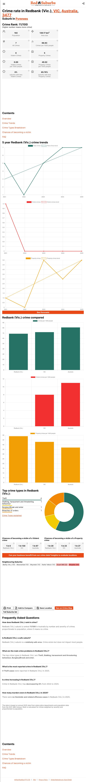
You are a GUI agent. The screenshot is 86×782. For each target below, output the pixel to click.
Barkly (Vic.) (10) (9, 565)
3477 (6, 15)
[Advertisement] (43, 96)
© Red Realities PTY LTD (22, 780)
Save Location (46, 608)
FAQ (4, 137)
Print (9, 608)
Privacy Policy (43, 780)
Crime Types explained (12, 515)
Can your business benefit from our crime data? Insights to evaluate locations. (43, 555)
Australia (69, 11)
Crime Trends (8, 123)
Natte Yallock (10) (48, 565)
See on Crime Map (64, 608)
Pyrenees (22, 18)
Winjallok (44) (74, 565)
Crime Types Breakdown (14, 128)
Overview (6, 118)
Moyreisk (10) (35, 565)
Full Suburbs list (10, 612)
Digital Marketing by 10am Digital (61, 780)
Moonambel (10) (23, 565)
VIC (56, 11)
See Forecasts (43, 312)
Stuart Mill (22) (62, 565)
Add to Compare (25, 608)
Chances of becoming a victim (16, 132)
